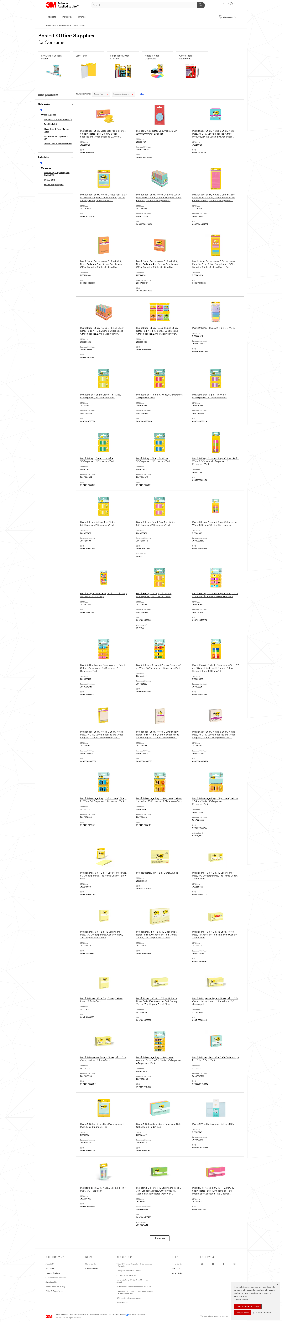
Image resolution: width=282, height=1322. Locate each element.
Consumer (121, 94)
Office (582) (49, 180)
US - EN (226, 4)
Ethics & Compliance (54, 1291)
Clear (142, 94)
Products (51, 17)
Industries (67, 17)
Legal (58, 1315)
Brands (81, 17)
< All (40, 110)
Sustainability (51, 1282)
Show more (160, 1238)
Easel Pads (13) (50, 124)
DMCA (85, 1315)
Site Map (176, 1268)
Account (228, 17)
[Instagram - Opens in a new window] (234, 1264)
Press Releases (91, 1268)
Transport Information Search (128, 1271)
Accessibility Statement (98, 1315)
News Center (90, 1264)
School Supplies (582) (54, 185)
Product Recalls (122, 1303)
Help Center (177, 1264)
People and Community (55, 1287)
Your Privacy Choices (117, 1315)
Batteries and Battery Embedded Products (133, 1287)
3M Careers (51, 1268)
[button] (262, 1312)
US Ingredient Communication (128, 1298)
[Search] (201, 5)
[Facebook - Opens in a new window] (223, 1264)
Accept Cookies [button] (243, 1313)
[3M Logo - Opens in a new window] (62, 5)
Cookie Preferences (137, 1315)
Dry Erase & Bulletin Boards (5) (58, 120)
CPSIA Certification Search (127, 1275)
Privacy (65, 1315)
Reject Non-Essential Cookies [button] (248, 1306)
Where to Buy (177, 1273)
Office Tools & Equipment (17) (58, 144)
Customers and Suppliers (56, 1278)
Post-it (99, 94)
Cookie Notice (241, 1300)
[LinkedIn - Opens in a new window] (202, 1264)
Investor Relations (53, 1273)
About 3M (50, 1264)
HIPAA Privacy (75, 1315)
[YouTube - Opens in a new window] (213, 1264)
